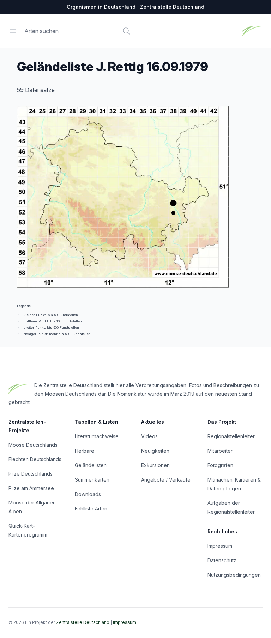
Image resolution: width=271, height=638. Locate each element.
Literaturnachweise (97, 436)
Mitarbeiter (220, 451)
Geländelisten (91, 465)
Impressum (219, 546)
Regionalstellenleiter (231, 436)
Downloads (88, 494)
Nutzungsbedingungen (234, 575)
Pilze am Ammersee (31, 488)
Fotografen (220, 465)
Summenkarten (92, 480)
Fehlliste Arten (91, 509)
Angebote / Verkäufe (166, 480)
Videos (149, 436)
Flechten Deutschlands (34, 459)
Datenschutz (221, 560)
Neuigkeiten (155, 451)
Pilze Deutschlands (30, 474)
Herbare (84, 451)
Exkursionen (155, 465)
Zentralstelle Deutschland (82, 622)
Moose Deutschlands (33, 445)
